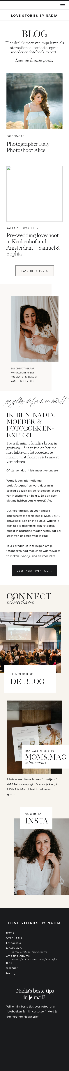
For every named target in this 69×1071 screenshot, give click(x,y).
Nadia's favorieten (22, 228)
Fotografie (15, 136)
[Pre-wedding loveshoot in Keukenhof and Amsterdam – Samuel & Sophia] (34, 194)
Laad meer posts (34, 270)
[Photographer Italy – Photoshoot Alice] (34, 101)
